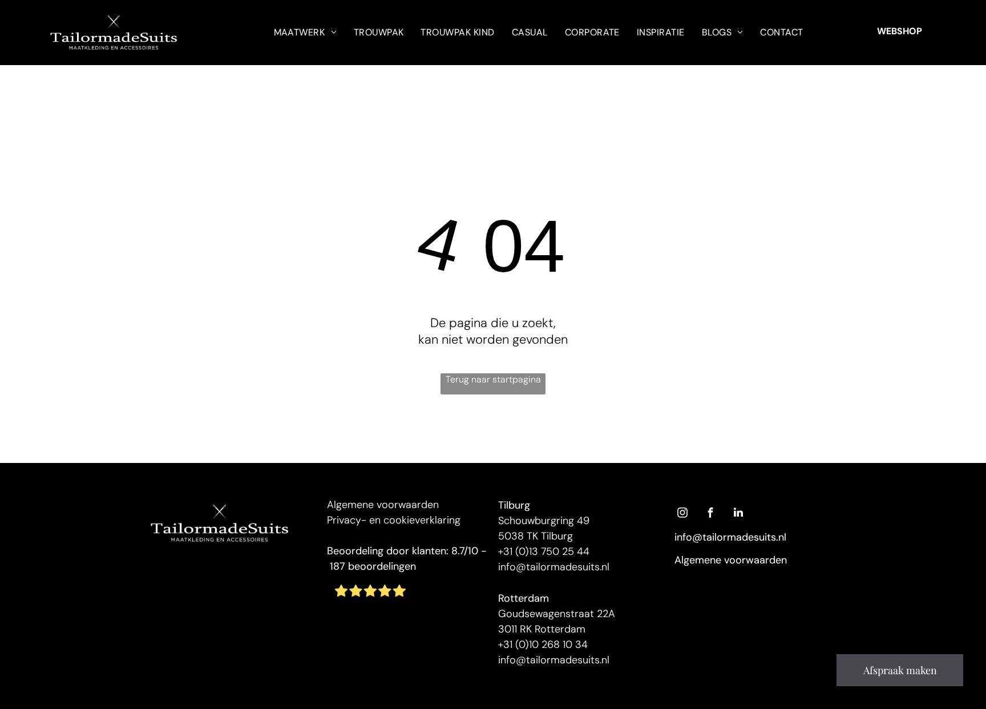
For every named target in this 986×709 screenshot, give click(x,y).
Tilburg (514, 505)
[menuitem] (305, 32)
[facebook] (710, 514)
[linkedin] (738, 514)
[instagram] (682, 514)
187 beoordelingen (373, 566)
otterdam (526, 598)
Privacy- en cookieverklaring (393, 520)
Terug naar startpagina (493, 379)
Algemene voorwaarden (383, 504)
